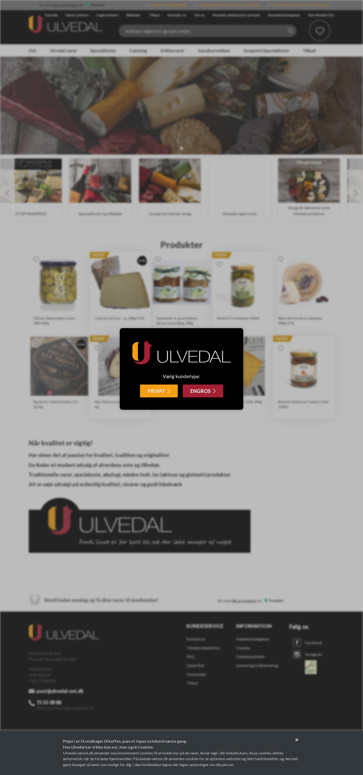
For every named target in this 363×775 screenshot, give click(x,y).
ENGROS (200, 391)
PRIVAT (156, 391)
